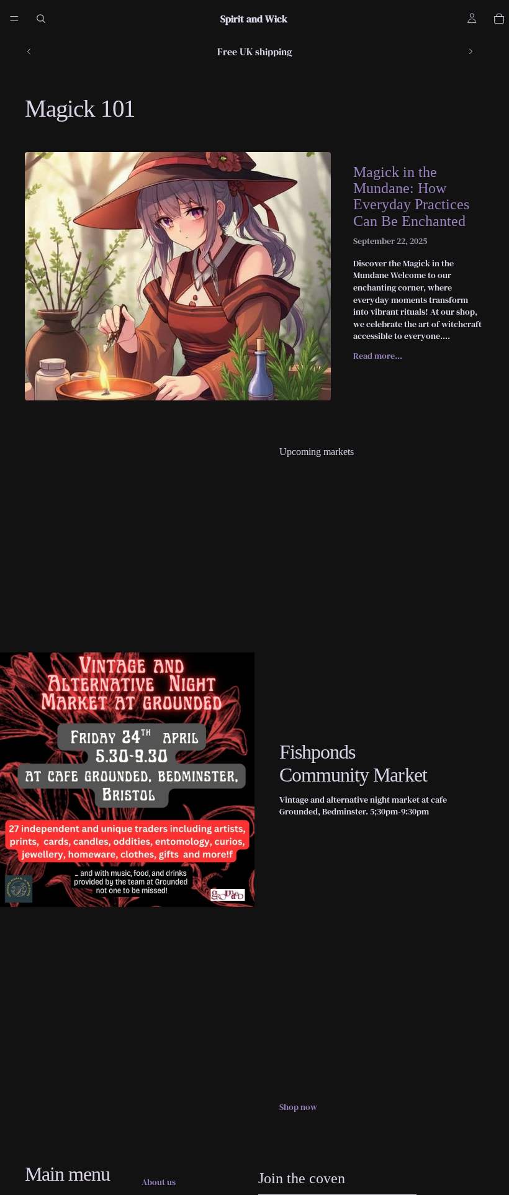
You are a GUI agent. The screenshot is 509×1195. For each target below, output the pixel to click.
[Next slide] (470, 51)
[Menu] (14, 18)
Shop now (298, 1107)
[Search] (41, 18)
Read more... (377, 355)
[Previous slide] (29, 51)
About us (159, 1182)
